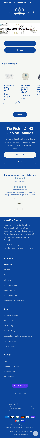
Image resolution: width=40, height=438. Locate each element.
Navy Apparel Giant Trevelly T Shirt (9, 88)
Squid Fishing (9, 331)
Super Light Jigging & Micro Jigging (18, 336)
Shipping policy (27, 431)
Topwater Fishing (11, 315)
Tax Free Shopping (11, 371)
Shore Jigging (9, 320)
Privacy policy (29, 427)
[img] (20, 178)
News (6, 275)
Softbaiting (8, 326)
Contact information (21, 434)
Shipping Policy (10, 280)
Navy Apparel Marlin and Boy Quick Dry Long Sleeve (26, 89)
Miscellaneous (9, 346)
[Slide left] (15, 108)
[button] (4, 12)
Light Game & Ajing (11, 341)
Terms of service (15, 431)
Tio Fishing (18, 425)
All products (9, 376)
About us (20, 155)
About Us (7, 270)
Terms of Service (10, 285)
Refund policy (9, 290)
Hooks (20, 50)
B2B (20, 161)
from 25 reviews (20, 181)
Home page (8, 264)
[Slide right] (25, 108)
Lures (20, 43)
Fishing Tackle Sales (12, 366)
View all (20, 114)
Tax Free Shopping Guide (14, 300)
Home (2, 21)
